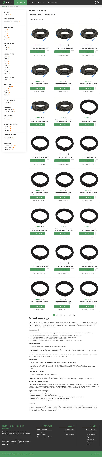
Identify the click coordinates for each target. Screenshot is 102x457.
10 (69, 315)
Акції (39, 2)
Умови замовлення (42, 429)
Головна (4, 6)
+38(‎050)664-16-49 (91, 429)
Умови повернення (42, 434)
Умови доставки (41, 432)
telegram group (90, 439)
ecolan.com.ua (13, 454)
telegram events (90, 437)
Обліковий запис (69, 429)
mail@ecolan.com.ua (91, 434)
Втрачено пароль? (69, 434)
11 (71, 315)
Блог (43, 2)
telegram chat (89, 441)
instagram (88, 444)
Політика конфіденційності (44, 437)
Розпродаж (32, 2)
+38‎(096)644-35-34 (91, 432)
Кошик (66, 432)
